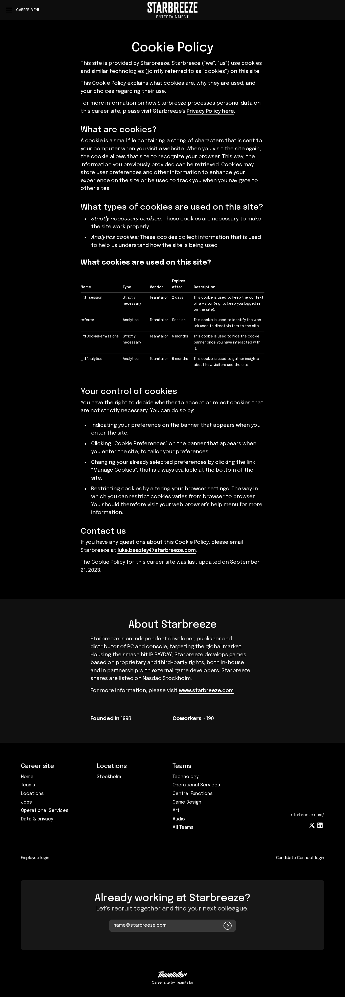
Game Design (187, 802)
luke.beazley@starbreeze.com (156, 550)
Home (27, 777)
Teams (28, 785)
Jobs (26, 802)
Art (176, 810)
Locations (32, 793)
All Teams (183, 827)
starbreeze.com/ (307, 815)
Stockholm (109, 777)
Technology (186, 777)
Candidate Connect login (300, 858)
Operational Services (44, 810)
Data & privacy (37, 819)
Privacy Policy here (210, 111)
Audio (179, 819)
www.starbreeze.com (206, 690)
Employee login (35, 858)
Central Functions (193, 793)
